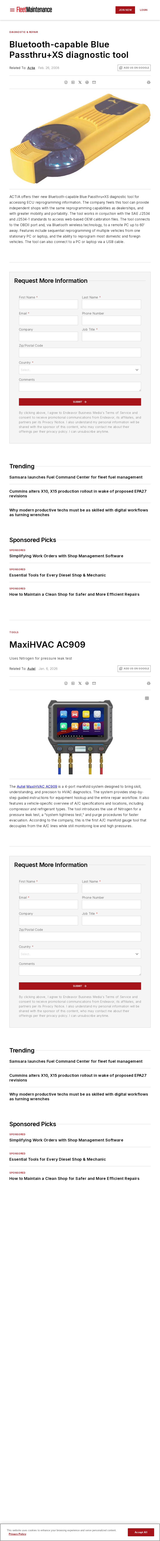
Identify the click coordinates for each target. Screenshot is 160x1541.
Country (26, 362)
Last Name (91, 297)
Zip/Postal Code (31, 345)
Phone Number (93, 313)
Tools (14, 632)
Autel (31, 669)
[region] (80, 1532)
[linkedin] (73, 82)
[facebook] (66, 82)
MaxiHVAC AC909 (41, 786)
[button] (12, 10)
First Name (28, 297)
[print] (149, 82)
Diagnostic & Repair (23, 32)
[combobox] (80, 369)
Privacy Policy (17, 1534)
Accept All (141, 1532)
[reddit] (87, 82)
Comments (27, 380)
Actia (31, 68)
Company (26, 329)
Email (24, 313)
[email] (94, 82)
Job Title (90, 329)
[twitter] (80, 82)
